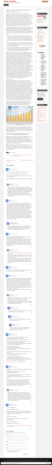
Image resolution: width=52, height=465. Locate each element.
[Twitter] (44, 1)
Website (7, 447)
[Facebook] (42, 1)
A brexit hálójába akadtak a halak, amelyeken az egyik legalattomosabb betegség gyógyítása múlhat (44, 75)
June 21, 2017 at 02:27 (13, 169)
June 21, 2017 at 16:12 (14, 250)
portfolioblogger (29, 154)
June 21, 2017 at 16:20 (14, 223)
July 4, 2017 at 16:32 (13, 295)
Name (7, 441)
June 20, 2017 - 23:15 (14, 11)
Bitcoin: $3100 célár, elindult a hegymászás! (11, 161)
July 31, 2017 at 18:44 (13, 405)
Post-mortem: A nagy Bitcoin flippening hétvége (42, 113)
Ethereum (17, 12)
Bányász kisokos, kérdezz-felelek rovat (27, 161)
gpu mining (22, 154)
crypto (15, 154)
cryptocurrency (11, 12)
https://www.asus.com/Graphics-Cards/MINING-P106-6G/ (16, 362)
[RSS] (46, 1)
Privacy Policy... (38, 23)
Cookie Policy (16, 463)
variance (9, 11)
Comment (8, 434)
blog (7, 12)
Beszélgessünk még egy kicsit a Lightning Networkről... (42, 121)
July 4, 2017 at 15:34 (12, 276)
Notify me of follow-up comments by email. (14, 450)
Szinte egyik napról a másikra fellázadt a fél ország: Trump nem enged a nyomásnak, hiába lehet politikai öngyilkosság (44, 82)
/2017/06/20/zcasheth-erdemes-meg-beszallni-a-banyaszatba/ (17, 300)
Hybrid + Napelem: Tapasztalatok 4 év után (42, 33)
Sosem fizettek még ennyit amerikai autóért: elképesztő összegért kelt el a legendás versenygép (44, 68)
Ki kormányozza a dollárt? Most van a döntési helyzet (44, 62)
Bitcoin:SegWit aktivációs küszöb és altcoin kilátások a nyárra (42, 108)
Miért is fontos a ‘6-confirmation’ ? (41, 30)
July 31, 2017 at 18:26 (13, 367)
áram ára (11, 154)
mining (20, 12)
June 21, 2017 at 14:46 (13, 234)
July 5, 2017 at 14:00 (16, 325)
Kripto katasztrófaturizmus (41, 36)
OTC (22, 12)
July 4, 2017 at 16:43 (14, 308)
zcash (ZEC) (25, 12)
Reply (31, 181)
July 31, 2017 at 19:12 (13, 390)
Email (7, 444)
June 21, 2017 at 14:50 (13, 267)
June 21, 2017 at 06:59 (14, 185)
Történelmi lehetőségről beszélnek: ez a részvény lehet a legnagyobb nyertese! (43, 56)
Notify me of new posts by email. (12, 451)
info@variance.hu (43, 22)
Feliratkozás (40, 99)
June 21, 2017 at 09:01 (13, 201)
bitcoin (13, 154)
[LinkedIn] (47, 1)
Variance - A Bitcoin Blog (10, 1)
